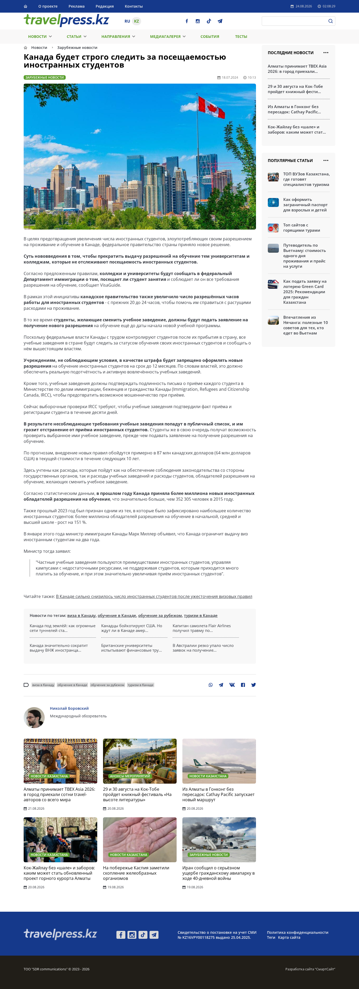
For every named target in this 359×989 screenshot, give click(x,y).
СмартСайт (325, 969)
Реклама (77, 6)
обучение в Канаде (117, 615)
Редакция (105, 6)
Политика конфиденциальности (298, 932)
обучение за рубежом (160, 615)
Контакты (134, 6)
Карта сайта (289, 937)
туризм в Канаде (201, 615)
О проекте (48, 6)
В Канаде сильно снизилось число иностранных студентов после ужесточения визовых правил (154, 596)
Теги (271, 937)
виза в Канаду (81, 615)
